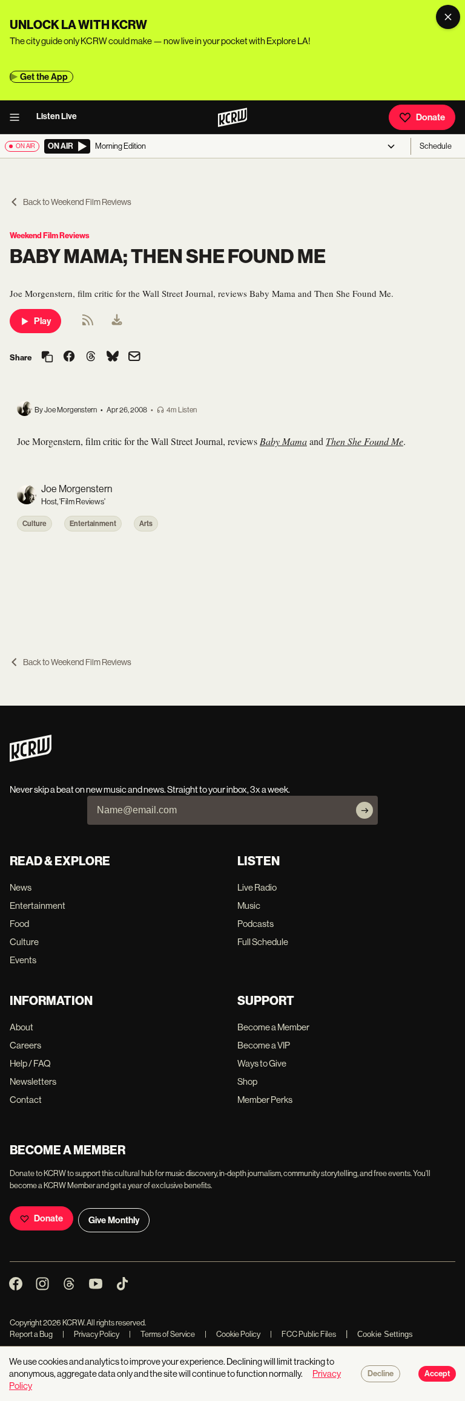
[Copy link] (47, 358)
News (20, 887)
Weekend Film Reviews (50, 235)
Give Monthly (113, 1220)
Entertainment (93, 523)
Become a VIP (263, 1045)
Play (42, 321)
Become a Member (273, 1027)
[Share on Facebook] (69, 357)
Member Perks (264, 1099)
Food (19, 923)
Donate (430, 117)
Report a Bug (31, 1334)
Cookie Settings (385, 1334)
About (21, 1027)
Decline (381, 1374)
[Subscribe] (364, 810)
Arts (146, 523)
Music (248, 905)
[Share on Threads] (91, 357)
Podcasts (255, 923)
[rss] (88, 324)
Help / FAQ (30, 1063)
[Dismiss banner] (448, 17)
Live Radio (257, 887)
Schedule (436, 146)
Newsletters (33, 1081)
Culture (34, 523)
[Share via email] (134, 357)
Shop (247, 1081)
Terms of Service (162, 1334)
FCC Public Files (303, 1334)
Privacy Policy (90, 1334)
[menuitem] (117, 321)
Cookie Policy (232, 1334)
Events (23, 960)
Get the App (44, 76)
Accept (437, 1374)
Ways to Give (261, 1063)
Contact (26, 1099)
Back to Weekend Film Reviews (77, 202)
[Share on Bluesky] (113, 357)
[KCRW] (30, 758)
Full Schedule (262, 942)
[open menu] (18, 117)
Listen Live (56, 116)
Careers (25, 1045)
